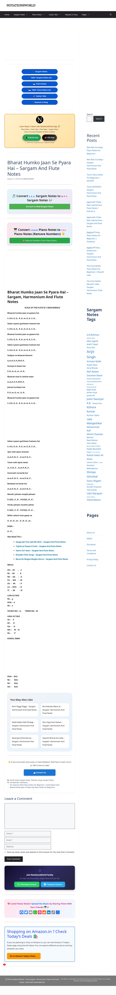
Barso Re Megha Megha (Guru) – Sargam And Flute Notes (42, 559)
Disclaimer (91, 544)
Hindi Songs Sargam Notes (20, 780)
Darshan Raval (94, 375)
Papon (89, 452)
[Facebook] (21, 912)
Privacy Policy (92, 559)
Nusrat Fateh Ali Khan (93, 446)
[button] (111, 14)
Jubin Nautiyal (95, 399)
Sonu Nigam (94, 480)
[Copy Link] (53, 912)
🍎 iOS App (49, 137)
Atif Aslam (93, 371)
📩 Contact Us (39, 772)
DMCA (89, 538)
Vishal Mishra (94, 499)
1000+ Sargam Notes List (40, 77)
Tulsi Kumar (92, 490)
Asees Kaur (92, 364)
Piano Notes (37, 14)
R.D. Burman (96, 452)
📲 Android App (31, 137)
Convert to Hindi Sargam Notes (39, 206)
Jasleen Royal (92, 392)
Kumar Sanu (93, 415)
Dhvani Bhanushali (93, 379)
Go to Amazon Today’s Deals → (24, 956)
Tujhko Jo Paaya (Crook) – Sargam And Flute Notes (39, 546)
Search (90, 114)
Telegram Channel (54, 884)
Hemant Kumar (91, 387)
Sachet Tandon (92, 462)
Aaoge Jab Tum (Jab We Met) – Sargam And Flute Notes (41, 542)
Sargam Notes (19, 14)
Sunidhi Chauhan (94, 487)
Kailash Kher (97, 403)
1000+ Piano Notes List (40, 90)
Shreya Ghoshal (92, 474)
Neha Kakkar (92, 443)
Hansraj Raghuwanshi (94, 381)
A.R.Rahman (14, 782)
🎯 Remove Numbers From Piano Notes (40, 240)
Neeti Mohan (92, 440)
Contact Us (91, 565)
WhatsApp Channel (28, 884)
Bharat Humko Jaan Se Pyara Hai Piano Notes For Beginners (32, 787)
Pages (84, 14)
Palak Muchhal (94, 449)
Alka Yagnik (92, 341)
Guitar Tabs (53, 14)
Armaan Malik (94, 361)
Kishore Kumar (91, 409)
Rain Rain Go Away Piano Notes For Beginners (95, 150)
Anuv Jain (91, 347)
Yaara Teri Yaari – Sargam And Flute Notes (35, 550)
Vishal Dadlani (91, 497)
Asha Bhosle (92, 368)
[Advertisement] (40, 39)
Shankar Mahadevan (92, 467)
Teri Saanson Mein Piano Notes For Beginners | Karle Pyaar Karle (34, 785)
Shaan (101, 462)
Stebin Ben (90, 484)
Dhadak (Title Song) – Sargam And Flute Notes (37, 554)
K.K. (89, 403)
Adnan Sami (91, 338)
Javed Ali (90, 395)
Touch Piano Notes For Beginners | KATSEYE (95, 177)
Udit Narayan (94, 493)
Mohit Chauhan (95, 434)
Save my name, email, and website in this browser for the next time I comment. (41, 852)
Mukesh (90, 437)
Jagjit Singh (91, 389)
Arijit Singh (91, 354)
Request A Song (71, 14)
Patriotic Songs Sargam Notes (42, 780)
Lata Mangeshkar (94, 421)
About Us (91, 532)
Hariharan (24, 782)
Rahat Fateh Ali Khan (95, 457)
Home (7, 14)
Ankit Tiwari (92, 344)
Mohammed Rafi (93, 429)
